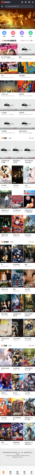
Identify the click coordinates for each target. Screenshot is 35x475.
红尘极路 (4, 112)
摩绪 (2, 442)
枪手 (2, 75)
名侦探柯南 (16, 368)
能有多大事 (4, 289)
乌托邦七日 (4, 94)
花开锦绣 (27, 289)
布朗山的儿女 (5, 210)
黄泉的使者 (16, 442)
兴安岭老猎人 (17, 338)
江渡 (26, 185)
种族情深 (21, 94)
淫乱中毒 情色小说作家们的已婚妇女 (29, 162)
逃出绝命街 (28, 235)
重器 (14, 289)
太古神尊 (27, 393)
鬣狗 (20, 57)
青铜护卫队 (16, 235)
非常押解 (4, 131)
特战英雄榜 (16, 264)
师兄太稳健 (28, 338)
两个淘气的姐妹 (5, 57)
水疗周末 (4, 185)
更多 (32, 40)
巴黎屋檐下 (22, 75)
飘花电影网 (5, 452)
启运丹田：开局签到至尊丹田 (29, 444)
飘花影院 (5, 2)
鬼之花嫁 (4, 417)
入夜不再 (15, 185)
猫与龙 (15, 393)
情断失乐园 (4, 235)
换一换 (31, 138)
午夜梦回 (21, 112)
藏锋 (26, 264)
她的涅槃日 (4, 314)
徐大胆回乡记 (17, 210)
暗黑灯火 (4, 393)
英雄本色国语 (23, 131)
